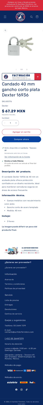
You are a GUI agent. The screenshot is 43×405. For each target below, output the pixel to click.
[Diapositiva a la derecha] (27, 69)
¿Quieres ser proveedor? (16, 268)
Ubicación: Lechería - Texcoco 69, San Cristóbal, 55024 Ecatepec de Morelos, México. (20, 357)
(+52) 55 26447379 (14, 338)
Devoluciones (11, 309)
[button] (5, 17)
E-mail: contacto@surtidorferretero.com (19, 331)
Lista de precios (12, 300)
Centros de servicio (13, 314)
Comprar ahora (21, 139)
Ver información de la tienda (17, 157)
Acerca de (9, 279)
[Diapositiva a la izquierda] (16, 69)
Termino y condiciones (15, 284)
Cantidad (5, 118)
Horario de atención (13, 344)
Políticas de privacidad (15, 288)
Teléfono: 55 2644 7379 (15, 326)
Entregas (9, 305)
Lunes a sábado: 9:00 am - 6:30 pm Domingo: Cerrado (20, 349)
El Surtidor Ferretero (17, 402)
